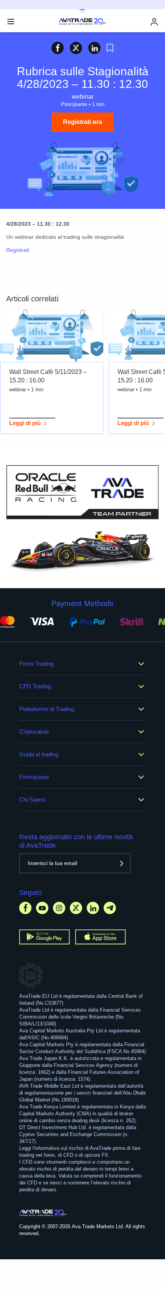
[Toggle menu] (10, 21)
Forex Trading (36, 663)
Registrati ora (82, 122)
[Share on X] (76, 47)
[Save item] (110, 48)
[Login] (154, 21)
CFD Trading (35, 686)
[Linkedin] (93, 907)
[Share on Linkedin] (94, 47)
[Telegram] (110, 907)
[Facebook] (25, 907)
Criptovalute (34, 731)
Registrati (17, 250)
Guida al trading (38, 754)
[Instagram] (59, 907)
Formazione (34, 777)
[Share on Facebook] (57, 47)
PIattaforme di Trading (46, 709)
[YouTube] (42, 907)
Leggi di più (25, 423)
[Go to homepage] (43, 1212)
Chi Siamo (32, 799)
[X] (76, 907)
